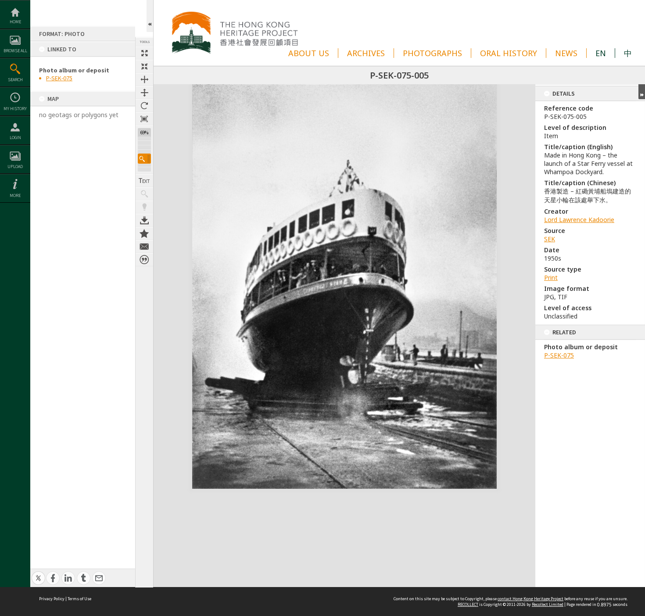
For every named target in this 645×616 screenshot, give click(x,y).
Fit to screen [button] (144, 66)
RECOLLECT (468, 604)
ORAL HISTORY (508, 53)
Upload (15, 166)
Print (551, 277)
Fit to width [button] (144, 79)
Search (15, 79)
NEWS (566, 53)
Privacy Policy (51, 599)
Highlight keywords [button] (144, 207)
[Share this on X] (38, 573)
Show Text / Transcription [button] (144, 180)
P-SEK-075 (59, 78)
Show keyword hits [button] (144, 194)
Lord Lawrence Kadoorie (579, 219)
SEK (549, 239)
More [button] (15, 195)
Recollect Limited (547, 604)
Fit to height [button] (144, 92)
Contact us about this (144, 246)
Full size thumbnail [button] (144, 53)
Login (15, 137)
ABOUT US (308, 53)
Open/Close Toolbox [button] (150, 16)
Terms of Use (79, 599)
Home (15, 22)
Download (144, 220)
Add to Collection (144, 233)
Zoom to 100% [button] (144, 118)
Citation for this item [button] (144, 259)
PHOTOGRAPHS (432, 53)
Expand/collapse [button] (641, 91)
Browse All (15, 51)
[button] (144, 159)
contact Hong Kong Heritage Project (530, 599)
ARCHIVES (366, 53)
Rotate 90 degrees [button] (144, 105)
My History (15, 108)
